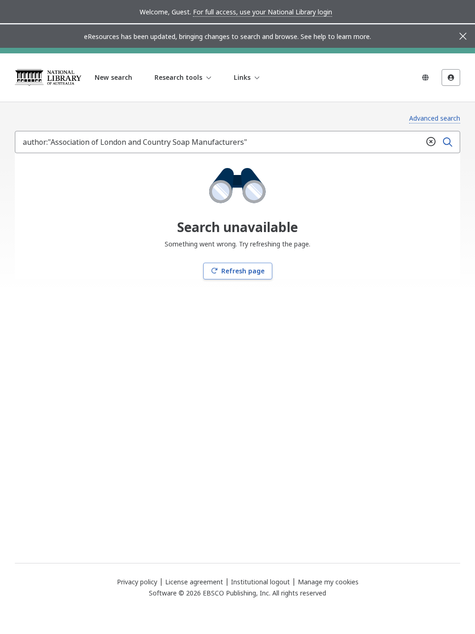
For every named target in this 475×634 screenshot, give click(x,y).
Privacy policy (137, 581)
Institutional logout (260, 581)
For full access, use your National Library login (262, 11)
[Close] (463, 36)
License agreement (194, 581)
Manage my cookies (328, 582)
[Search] (447, 142)
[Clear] (431, 142)
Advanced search (434, 118)
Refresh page (242, 270)
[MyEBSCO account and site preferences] (451, 77)
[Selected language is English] (425, 77)
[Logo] (48, 77)
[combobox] (219, 142)
